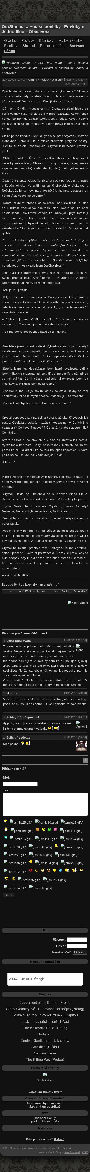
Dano (10, 640)
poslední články (45, 1118)
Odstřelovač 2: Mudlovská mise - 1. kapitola (45, 1015)
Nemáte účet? (62, 952)
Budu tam (45, 1034)
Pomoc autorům (52, 46)
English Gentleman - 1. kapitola (45, 1040)
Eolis (10, 737)
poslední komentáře (45, 1121)
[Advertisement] (45, 11)
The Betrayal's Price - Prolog (45, 1028)
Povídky (27, 40)
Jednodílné (58, 79)
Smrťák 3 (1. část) (45, 1047)
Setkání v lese (45, 1053)
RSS (85, 1152)
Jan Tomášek (72, 1152)
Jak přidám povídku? (45, 1106)
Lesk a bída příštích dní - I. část (45, 1021)
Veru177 (32, 79)
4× (85, 79)
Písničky (10, 46)
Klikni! (59, 1139)
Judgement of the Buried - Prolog (45, 1002)
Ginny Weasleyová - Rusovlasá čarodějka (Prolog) (45, 1009)
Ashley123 (14, 717)
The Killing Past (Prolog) (45, 1059)
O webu (10, 40)
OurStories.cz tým (15, 1148)
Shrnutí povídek (38, 591)
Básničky (46, 40)
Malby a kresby (70, 40)
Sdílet (83, 602)
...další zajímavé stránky (45, 1091)
